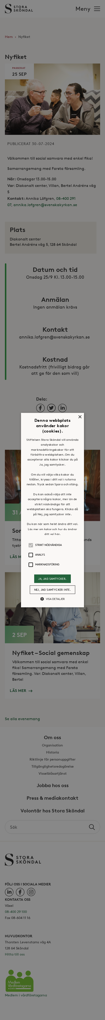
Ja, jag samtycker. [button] (52, 578)
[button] (52, 510)
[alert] (52, 510)
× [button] (80, 417)
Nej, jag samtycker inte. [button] (52, 589)
